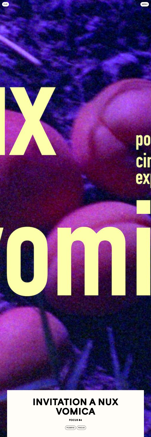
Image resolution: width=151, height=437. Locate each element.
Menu (144, 4)
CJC (6, 4)
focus (81, 428)
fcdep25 (70, 428)
